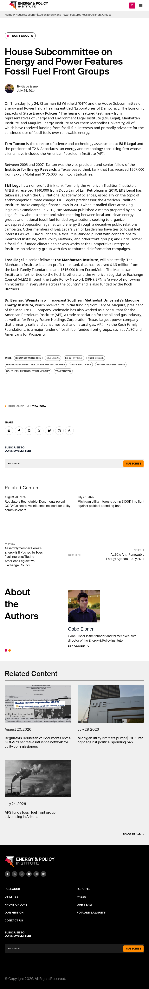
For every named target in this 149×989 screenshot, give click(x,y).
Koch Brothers (80, 364)
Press (81, 896)
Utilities (11, 896)
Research (12, 888)
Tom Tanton (63, 371)
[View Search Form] (132, 6)
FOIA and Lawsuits (91, 912)
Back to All (74, 554)
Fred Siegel (96, 358)
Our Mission (14, 912)
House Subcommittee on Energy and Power (35, 364)
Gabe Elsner (30, 86)
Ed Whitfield (73, 358)
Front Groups (21, 35)
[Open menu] (140, 5)
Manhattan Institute (111, 364)
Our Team (84, 904)
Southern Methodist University (28, 371)
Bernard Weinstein (28, 358)
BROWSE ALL (132, 833)
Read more (76, 646)
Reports (83, 888)
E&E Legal (53, 358)
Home (8, 14)
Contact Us (14, 920)
